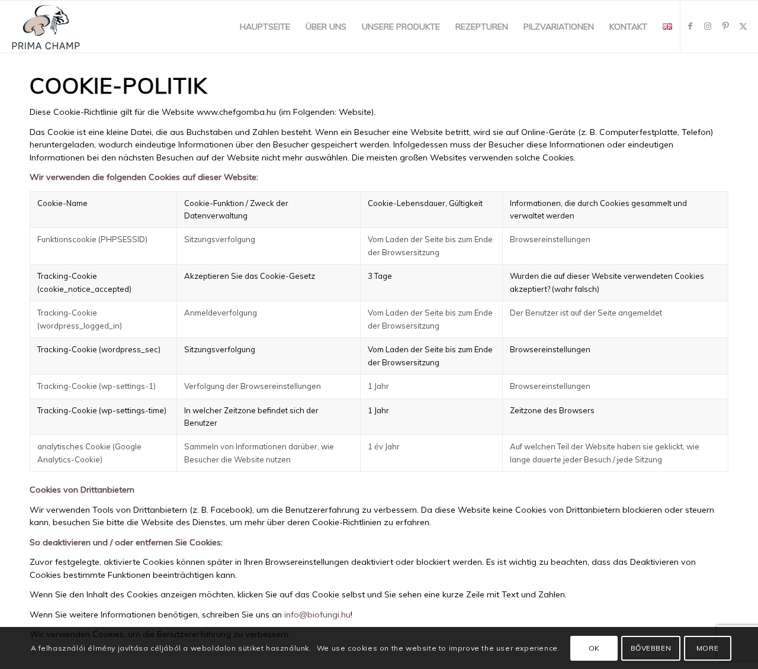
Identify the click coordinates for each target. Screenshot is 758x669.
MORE (707, 648)
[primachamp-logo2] (46, 27)
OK (594, 648)
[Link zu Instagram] (708, 26)
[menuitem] (265, 27)
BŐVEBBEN (651, 648)
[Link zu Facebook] (690, 26)
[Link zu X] (743, 26)
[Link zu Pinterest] (725, 26)
